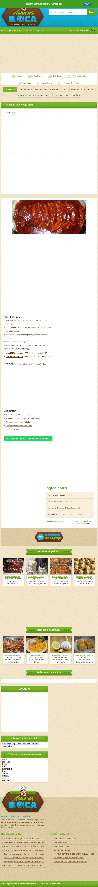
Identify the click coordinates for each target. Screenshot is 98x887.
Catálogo (38, 76)
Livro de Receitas (71, 83)
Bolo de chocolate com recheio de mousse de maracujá (13, 577)
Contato (57, 76)
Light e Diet (22, 95)
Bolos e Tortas (55, 89)
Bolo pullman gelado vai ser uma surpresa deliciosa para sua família (25, 862)
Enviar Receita (80, 76)
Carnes (65, 89)
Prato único (76, 95)
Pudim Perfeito (12, 429)
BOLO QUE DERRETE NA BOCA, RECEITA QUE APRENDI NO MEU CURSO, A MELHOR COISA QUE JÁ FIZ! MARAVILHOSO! (75, 854)
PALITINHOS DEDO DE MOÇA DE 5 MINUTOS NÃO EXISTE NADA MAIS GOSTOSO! (37, 577)
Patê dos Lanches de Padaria (18, 422)
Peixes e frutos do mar (61, 95)
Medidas (27, 83)
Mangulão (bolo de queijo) (62, 850)
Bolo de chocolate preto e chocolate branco (68, 858)
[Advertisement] (49, 55)
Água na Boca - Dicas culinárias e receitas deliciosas (23, 13)
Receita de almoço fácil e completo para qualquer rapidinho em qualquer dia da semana (25, 858)
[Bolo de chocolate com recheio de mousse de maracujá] (13, 566)
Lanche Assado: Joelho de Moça (19, 426)
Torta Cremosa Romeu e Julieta (19, 415)
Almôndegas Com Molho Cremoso (84, 577)
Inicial (19, 76)
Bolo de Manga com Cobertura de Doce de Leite (70, 862)
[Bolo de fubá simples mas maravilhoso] (84, 644)
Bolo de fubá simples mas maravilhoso (84, 655)
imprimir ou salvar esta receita (49, 537)
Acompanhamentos (26, 89)
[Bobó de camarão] (37, 644)
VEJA (87, 4)
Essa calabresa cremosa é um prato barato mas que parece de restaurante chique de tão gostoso (25, 865)
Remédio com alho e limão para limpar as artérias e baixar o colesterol (61, 655)
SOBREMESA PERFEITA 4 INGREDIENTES (48, 4)
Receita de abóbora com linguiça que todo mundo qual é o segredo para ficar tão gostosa (25, 850)
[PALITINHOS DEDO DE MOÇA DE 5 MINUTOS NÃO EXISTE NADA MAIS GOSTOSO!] (37, 566)
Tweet (93, 30)
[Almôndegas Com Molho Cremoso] (84, 566)
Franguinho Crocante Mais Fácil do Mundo (23, 418)
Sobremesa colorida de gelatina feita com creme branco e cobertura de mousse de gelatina (25, 842)
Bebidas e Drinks (41, 89)
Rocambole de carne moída (13, 655)
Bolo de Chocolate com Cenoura (64, 839)
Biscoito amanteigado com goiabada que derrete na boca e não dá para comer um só (25, 854)
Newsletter (47, 83)
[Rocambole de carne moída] (13, 644)
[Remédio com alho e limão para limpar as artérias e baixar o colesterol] (61, 644)
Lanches (91, 89)
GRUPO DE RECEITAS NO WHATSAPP (28, 438)
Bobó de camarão (37, 655)
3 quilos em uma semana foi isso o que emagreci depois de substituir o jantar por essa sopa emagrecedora (25, 846)
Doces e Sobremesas (78, 89)
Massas (48, 95)
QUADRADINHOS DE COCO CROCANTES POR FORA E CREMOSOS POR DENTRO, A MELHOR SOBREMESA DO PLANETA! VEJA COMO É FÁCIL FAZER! (61, 577)
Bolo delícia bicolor (60, 842)
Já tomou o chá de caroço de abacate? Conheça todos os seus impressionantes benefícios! (25, 839)
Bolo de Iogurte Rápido (61, 846)
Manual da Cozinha (36, 95)
